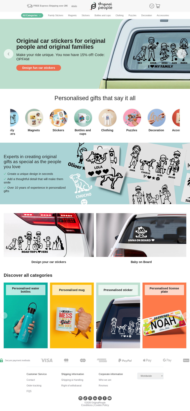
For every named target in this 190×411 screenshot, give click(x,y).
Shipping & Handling (72, 380)
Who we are (105, 380)
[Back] (4, 315)
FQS (29, 391)
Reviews (103, 385)
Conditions (87, 405)
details (74, 6)
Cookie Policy (101, 405)
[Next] (186, 315)
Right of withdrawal (71, 385)
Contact (31, 380)
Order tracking (34, 385)
